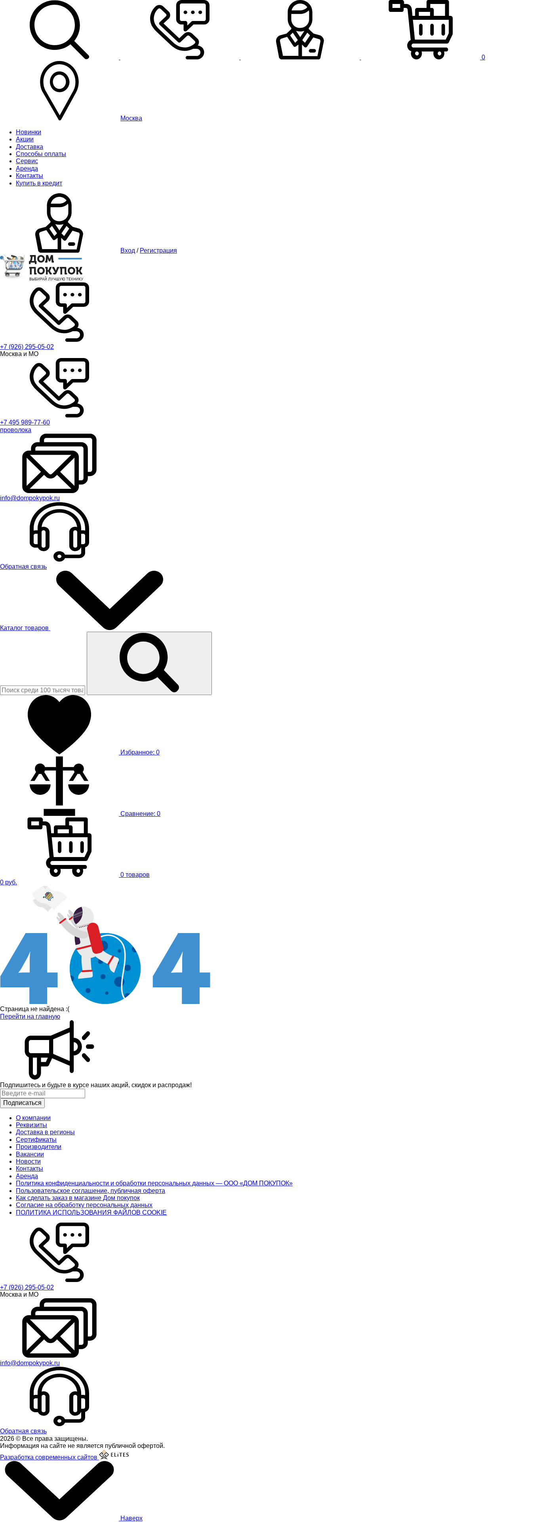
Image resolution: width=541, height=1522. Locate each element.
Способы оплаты (41, 153)
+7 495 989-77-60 (25, 422)
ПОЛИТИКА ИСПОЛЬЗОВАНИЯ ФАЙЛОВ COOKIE (91, 1212)
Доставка (29, 146)
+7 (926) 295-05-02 (27, 346)
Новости (28, 1161)
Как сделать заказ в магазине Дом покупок (78, 1197)
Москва (131, 118)
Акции (25, 139)
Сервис (27, 161)
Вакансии (30, 1154)
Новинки (28, 132)
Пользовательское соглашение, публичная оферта (90, 1190)
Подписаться (22, 1102)
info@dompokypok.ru (30, 498)
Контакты (29, 175)
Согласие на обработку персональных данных (84, 1205)
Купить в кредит (39, 183)
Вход (127, 250)
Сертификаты (36, 1139)
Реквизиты (31, 1125)
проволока (15, 430)
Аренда (27, 168)
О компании (33, 1117)
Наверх (131, 1518)
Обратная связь (23, 566)
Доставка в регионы (45, 1132)
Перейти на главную (30, 1016)
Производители (38, 1146)
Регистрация (158, 250)
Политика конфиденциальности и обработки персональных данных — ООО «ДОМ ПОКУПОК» (154, 1183)
